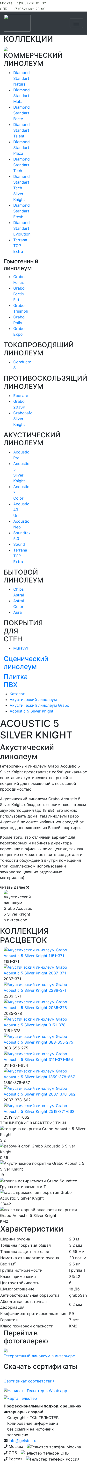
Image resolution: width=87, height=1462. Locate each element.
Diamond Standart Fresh (21, 211)
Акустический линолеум (33, 699)
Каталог (17, 693)
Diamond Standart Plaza (21, 147)
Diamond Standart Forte (21, 113)
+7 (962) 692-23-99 (29, 9)
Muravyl (20, 648)
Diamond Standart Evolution (21, 228)
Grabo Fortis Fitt (19, 294)
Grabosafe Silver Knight (22, 418)
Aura (17, 612)
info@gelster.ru (22, 1440)
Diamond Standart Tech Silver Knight (21, 188)
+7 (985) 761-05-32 (30, 3)
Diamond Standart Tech (21, 165)
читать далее (12, 887)
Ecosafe (20, 395)
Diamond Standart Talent (21, 130)
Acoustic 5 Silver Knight (31, 711)
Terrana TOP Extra (20, 245)
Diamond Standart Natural (21, 78)
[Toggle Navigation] (76, 23)
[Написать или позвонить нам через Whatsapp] (35, 1391)
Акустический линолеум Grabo (39, 705)
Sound (19, 544)
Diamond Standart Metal (21, 95)
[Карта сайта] (20, 1399)
